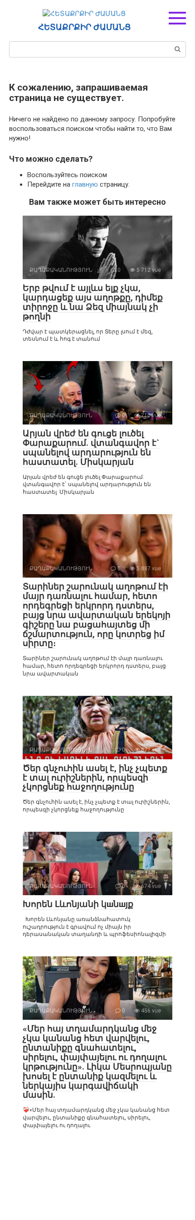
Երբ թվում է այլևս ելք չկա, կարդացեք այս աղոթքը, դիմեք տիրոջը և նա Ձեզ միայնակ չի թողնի (93, 302)
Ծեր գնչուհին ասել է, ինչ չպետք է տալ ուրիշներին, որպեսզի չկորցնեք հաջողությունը (95, 777)
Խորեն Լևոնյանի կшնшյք (78, 904)
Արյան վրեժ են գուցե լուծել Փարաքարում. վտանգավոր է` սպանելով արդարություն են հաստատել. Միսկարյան (91, 447)
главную (85, 184)
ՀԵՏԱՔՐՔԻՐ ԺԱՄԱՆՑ (84, 27)
